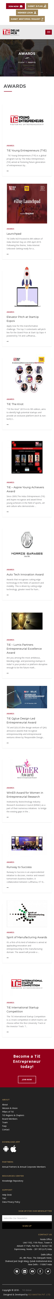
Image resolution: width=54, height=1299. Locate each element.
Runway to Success (19, 867)
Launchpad (14, 233)
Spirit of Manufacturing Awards (27, 937)
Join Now (27, 1079)
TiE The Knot (15, 404)
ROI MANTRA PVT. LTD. (39, 1294)
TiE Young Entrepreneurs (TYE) (27, 150)
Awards (10, 145)
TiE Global (26, 1290)
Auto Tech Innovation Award (25, 574)
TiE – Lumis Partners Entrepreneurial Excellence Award (24, 648)
